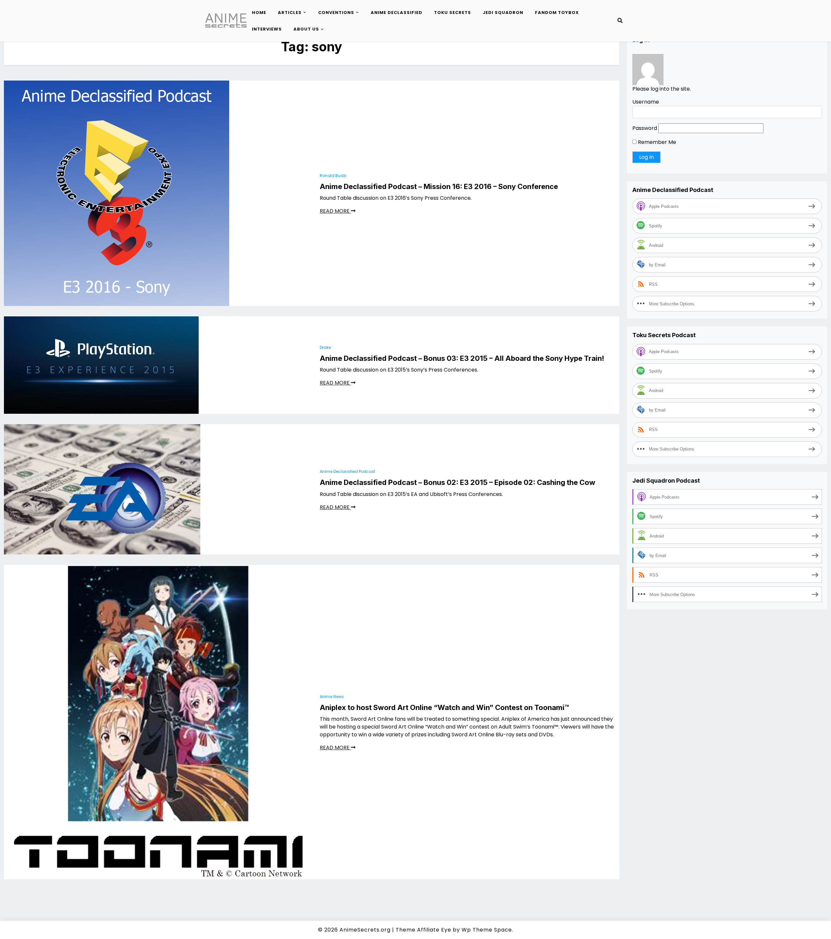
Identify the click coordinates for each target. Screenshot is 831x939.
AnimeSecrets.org (365, 929)
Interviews (267, 29)
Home (259, 12)
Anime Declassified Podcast (347, 471)
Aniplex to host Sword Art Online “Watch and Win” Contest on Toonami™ (444, 707)
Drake (325, 347)
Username (645, 102)
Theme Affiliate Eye (423, 929)
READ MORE (335, 211)
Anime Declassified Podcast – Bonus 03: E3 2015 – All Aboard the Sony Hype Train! (462, 358)
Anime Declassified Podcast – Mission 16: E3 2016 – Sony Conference (439, 186)
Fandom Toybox (557, 12)
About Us (306, 29)
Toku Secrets (452, 12)
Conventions (336, 12)
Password (644, 128)
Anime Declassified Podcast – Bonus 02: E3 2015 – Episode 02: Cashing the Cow (457, 482)
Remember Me (656, 142)
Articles (290, 12)
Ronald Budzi (333, 175)
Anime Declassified (396, 12)
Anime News (332, 696)
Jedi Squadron (503, 12)
